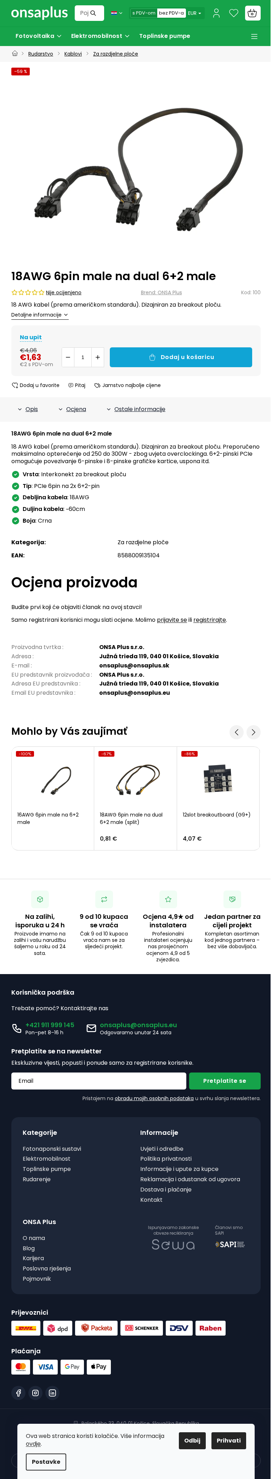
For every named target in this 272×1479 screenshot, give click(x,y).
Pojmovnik (37, 1279)
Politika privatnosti (166, 1159)
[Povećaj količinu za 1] (98, 357)
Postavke (46, 1462)
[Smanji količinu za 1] (68, 357)
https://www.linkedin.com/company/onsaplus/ (52, 1393)
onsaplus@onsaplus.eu (138, 1025)
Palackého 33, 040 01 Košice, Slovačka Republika (140, 1423)
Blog (29, 1248)
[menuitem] (39, 36)
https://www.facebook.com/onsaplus (18, 1393)
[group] (136, 165)
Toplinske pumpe (47, 1169)
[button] (135, 839)
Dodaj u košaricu (187, 357)
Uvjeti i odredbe (161, 1149)
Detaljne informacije (36, 315)
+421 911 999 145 (50, 1025)
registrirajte (209, 620)
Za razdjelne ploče (143, 542)
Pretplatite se (224, 1081)
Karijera (33, 1258)
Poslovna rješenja (47, 1269)
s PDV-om (143, 13)
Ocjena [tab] (76, 409)
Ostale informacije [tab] (139, 409)
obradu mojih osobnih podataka (154, 1098)
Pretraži (94, 13)
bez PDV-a (171, 13)
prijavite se (172, 620)
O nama (34, 1238)
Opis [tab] (32, 409)
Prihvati (229, 1441)
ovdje (33, 1444)
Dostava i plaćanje (166, 1190)
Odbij (192, 1441)
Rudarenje (37, 1179)
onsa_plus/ (35, 1393)
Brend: (161, 292)
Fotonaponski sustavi (52, 1149)
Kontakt (151, 1200)
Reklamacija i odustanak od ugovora (190, 1179)
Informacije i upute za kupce (179, 1169)
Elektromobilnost (46, 1159)
